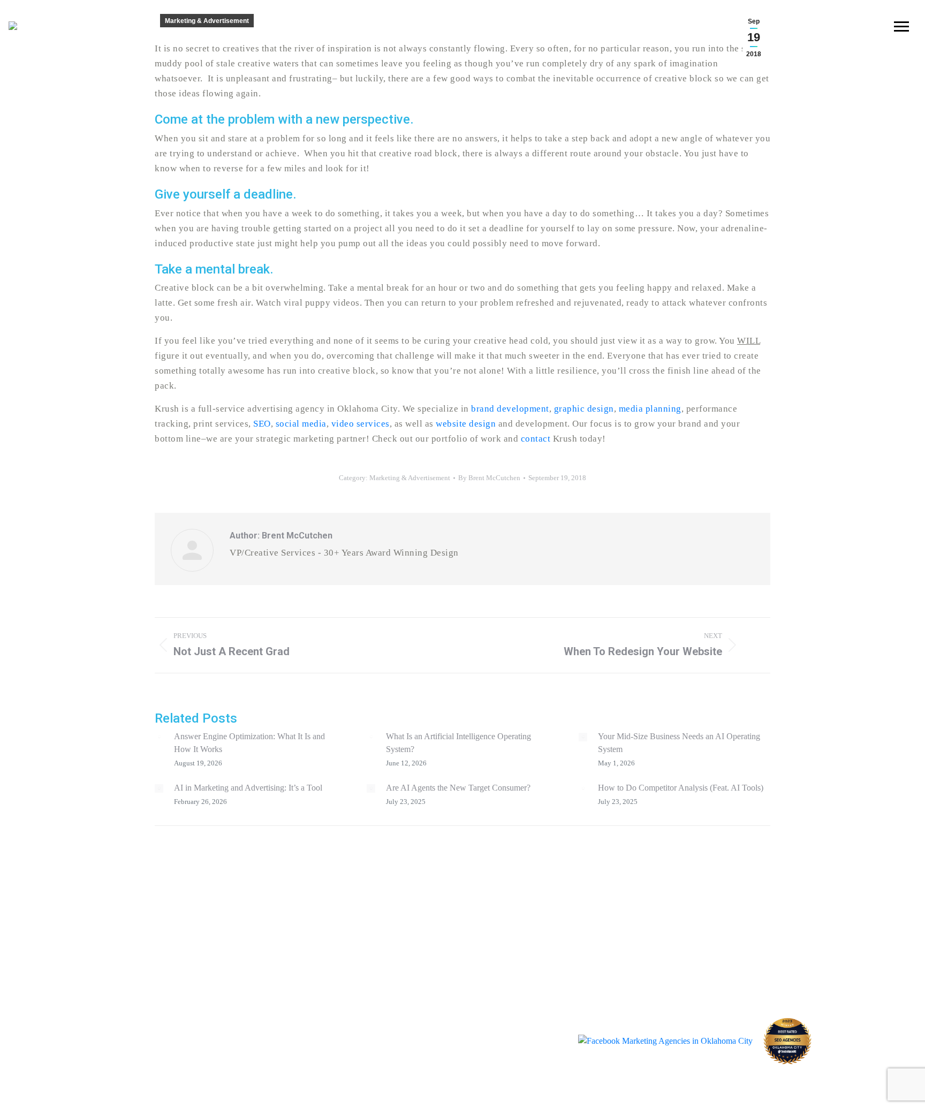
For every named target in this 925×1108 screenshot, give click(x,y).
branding (385, 881)
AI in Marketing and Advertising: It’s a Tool (248, 787)
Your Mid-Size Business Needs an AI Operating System (679, 743)
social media (396, 926)
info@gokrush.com (232, 971)
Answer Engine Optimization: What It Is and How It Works (249, 743)
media (374, 949)
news (720, 917)
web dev (551, 926)
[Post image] (159, 737)
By (489, 478)
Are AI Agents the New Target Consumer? (458, 787)
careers (724, 954)
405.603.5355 (142, 971)
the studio (730, 936)
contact (724, 898)
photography (569, 904)
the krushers (735, 879)
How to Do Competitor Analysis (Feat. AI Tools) (680, 787)
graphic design (405, 904)
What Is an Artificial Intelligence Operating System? (458, 743)
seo (533, 949)
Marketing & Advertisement (207, 21)
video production (583, 881)
